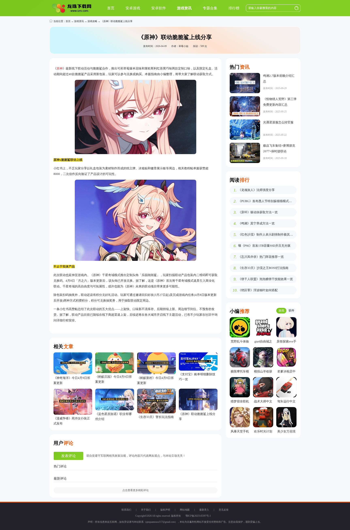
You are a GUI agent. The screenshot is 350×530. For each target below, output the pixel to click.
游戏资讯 (79, 21)
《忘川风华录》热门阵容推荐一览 (261, 256)
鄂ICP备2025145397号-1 (198, 515)
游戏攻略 (92, 21)
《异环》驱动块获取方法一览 (258, 212)
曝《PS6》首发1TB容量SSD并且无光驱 (264, 245)
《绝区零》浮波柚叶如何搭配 (258, 290)
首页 (68, 21)
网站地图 (185, 509)
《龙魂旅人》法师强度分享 (256, 190)
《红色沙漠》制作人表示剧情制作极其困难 (266, 234)
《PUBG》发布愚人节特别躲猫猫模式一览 (266, 201)
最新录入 (204, 509)
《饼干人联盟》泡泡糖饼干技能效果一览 (265, 279)
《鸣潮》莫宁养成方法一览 (256, 223)
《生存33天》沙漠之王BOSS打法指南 (263, 268)
